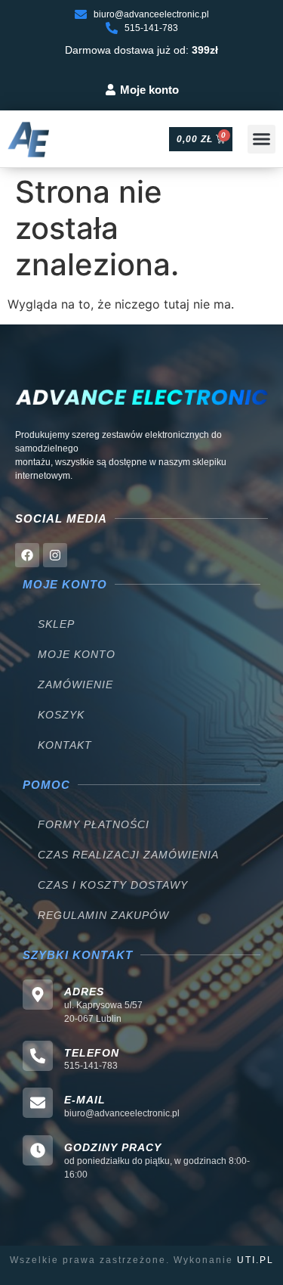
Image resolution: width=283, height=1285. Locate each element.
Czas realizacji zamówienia (128, 855)
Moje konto (76, 654)
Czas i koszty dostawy (113, 885)
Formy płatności (93, 824)
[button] (262, 139)
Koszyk (61, 715)
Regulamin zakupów (103, 915)
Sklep (56, 624)
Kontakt (65, 745)
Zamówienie (75, 684)
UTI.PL (255, 1260)
